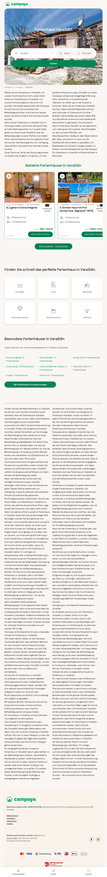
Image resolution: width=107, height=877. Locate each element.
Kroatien (19, 87)
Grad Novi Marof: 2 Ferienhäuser (82, 368)
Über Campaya (12, 816)
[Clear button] (52, 53)
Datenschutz (12, 821)
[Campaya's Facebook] (91, 839)
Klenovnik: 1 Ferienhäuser (52, 375)
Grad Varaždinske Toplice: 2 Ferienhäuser (53, 368)
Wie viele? (86, 53)
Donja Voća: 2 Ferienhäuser (86, 357)
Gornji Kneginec (17, 204)
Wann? (67, 53)
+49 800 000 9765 (34, 807)
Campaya (8, 87)
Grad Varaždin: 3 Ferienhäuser (48, 359)
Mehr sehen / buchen (40, 234)
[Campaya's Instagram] (98, 839)
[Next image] (97, 205)
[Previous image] (9, 205)
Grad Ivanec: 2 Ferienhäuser (20, 366)
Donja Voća (77, 204)
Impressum (11, 818)
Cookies (10, 824)
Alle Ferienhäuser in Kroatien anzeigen (30, 384)
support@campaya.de (73, 807)
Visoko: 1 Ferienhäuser (17, 375)
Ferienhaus (86, 772)
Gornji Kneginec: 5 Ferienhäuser (15, 359)
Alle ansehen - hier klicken (53, 246)
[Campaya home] (16, 4)
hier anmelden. (12, 838)
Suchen (53, 63)
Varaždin (29, 87)
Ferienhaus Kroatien (27, 625)
